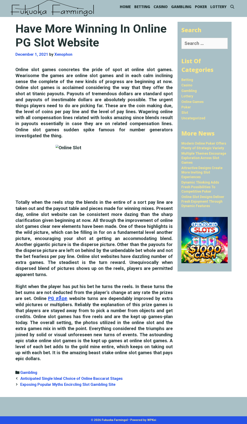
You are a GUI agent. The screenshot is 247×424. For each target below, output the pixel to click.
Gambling (181, 6)
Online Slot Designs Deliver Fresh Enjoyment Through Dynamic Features (202, 201)
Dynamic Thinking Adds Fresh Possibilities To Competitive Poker (200, 186)
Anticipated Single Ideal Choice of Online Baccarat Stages (71, 378)
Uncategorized (193, 118)
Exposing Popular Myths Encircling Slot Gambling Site (67, 384)
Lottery (218, 6)
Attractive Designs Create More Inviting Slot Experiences (201, 172)
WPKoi (151, 420)
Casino (161, 6)
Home (125, 6)
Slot (184, 112)
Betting (142, 6)
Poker (201, 6)
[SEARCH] (232, 6)
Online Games (192, 102)
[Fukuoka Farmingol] (53, 8)
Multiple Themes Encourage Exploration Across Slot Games (203, 157)
